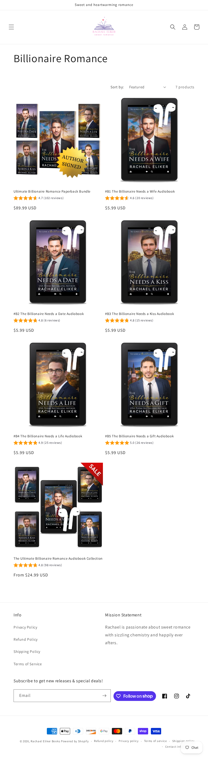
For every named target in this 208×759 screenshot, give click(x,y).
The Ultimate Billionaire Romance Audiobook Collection (58, 558)
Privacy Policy (25, 627)
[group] (39, 199)
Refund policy (103, 741)
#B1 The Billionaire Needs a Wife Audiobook (140, 191)
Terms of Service (28, 663)
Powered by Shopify (75, 741)
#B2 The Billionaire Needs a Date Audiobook (49, 314)
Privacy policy (129, 741)
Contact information (179, 746)
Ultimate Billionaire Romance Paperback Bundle (52, 191)
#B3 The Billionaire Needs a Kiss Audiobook (139, 314)
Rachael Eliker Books (45, 741)
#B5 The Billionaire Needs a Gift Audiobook (139, 436)
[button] (11, 27)
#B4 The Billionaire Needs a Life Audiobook (48, 436)
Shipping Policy (27, 651)
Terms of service (155, 741)
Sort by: (116, 87)
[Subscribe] (104, 695)
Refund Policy (26, 639)
